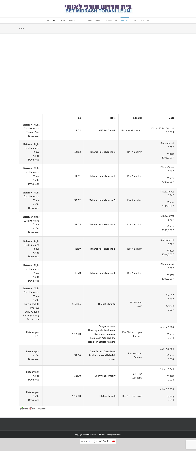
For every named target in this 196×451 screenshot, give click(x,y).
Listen (26, 124)
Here (32, 128)
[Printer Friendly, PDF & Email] (33, 408)
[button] (48, 20)
